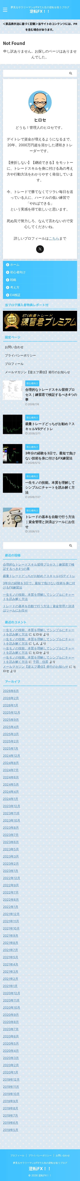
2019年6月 (10, 1123)
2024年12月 (11, 756)
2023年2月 (11, 864)
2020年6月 (11, 1036)
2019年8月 (10, 1108)
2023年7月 (11, 835)
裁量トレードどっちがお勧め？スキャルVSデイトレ (39, 576)
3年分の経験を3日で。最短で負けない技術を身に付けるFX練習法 (39, 585)
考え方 (14, 287)
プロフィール (14, 364)
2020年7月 (11, 1029)
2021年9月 (10, 935)
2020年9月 (11, 1015)
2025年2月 (11, 741)
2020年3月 (11, 1058)
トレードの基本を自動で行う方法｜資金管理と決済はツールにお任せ (50, 522)
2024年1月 (10, 799)
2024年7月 (11, 770)
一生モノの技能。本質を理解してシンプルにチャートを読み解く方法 (50, 487)
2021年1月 (10, 986)
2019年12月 (11, 1079)
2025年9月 (11, 720)
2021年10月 (11, 928)
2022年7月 (11, 892)
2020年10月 (11, 1007)
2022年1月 (10, 907)
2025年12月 (11, 712)
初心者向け (18, 272)
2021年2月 (10, 979)
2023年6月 (11, 842)
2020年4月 (11, 1051)
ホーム (14, 264)
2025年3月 (11, 734)
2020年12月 (11, 993)
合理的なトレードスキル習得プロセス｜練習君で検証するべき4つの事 (51, 394)
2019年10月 (11, 1094)
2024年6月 (11, 777)
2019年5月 (10, 1130)
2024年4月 (11, 792)
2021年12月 (11, 914)
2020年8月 (11, 1022)
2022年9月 (11, 885)
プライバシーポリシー (20, 355)
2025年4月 (11, 727)
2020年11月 (11, 1000)
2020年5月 (11, 1043)
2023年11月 (11, 813)
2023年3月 (11, 856)
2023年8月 (11, 828)
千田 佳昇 (40, 662)
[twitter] (40, 249)
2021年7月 (10, 950)
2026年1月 (10, 705)
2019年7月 (10, 1115)
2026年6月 (11, 691)
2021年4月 (10, 964)
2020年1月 (10, 1072)
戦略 (13, 280)
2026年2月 (11, 698)
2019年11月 (11, 1087)
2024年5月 (11, 784)
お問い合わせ (14, 347)
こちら (54, 238)
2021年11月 (11, 921)
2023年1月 (10, 871)
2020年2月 (11, 1065)
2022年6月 (11, 900)
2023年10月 (11, 820)
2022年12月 (11, 878)
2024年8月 (11, 763)
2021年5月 (10, 957)
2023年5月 (11, 849)
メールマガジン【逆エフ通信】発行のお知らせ (37, 372)
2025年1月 (10, 748)
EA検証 (15, 295)
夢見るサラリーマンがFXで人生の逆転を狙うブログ (40, 1162)
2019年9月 (10, 1101)
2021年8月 (10, 943)
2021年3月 (10, 971)
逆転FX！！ (40, 11)
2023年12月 (11, 806)
